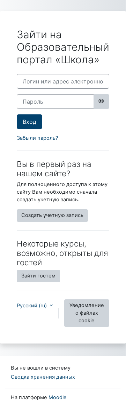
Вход (29, 121)
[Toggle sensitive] (101, 101)
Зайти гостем (38, 276)
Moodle (58, 397)
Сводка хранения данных (43, 377)
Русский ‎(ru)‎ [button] (32, 305)
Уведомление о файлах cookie (86, 313)
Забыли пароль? (37, 138)
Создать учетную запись (52, 215)
